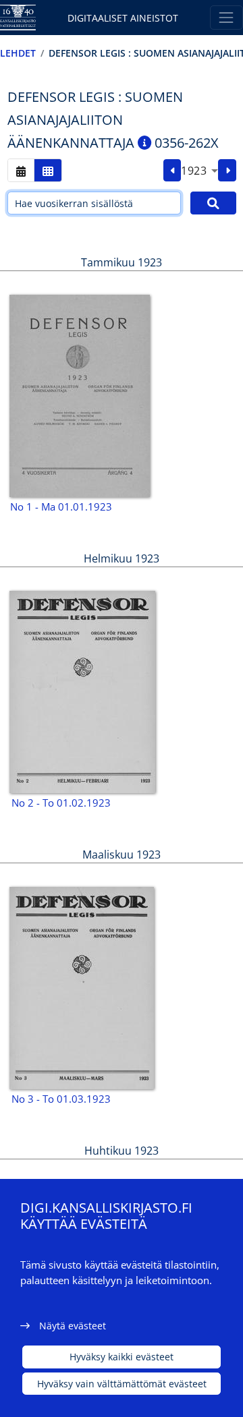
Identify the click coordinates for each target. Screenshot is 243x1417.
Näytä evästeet (72, 1325)
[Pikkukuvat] (47, 170)
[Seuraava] (227, 170)
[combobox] (199, 171)
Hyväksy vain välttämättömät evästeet (122, 1383)
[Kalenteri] (21, 170)
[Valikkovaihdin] (226, 17)
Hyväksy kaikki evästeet (121, 1356)
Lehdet (18, 53)
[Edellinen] (172, 170)
